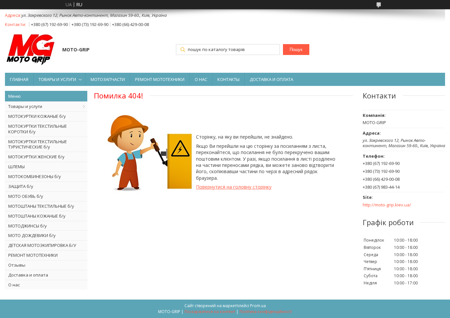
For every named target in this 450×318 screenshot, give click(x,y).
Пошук (296, 49)
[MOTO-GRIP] (30, 50)
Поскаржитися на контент (209, 311)
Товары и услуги (25, 106)
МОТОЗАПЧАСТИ (108, 79)
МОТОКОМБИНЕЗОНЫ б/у (34, 176)
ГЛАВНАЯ (19, 79)
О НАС (201, 79)
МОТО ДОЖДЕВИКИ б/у (32, 235)
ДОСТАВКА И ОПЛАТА (271, 79)
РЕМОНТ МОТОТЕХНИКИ (159, 79)
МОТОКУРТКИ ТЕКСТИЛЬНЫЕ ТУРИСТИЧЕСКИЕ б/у (37, 144)
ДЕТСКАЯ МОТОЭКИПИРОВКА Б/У (42, 245)
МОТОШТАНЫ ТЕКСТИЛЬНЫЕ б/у (41, 206)
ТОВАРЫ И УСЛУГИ (57, 79)
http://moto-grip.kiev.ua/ (387, 205)
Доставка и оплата (28, 275)
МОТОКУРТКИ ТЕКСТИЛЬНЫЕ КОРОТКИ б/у (37, 129)
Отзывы (16, 265)
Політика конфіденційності (265, 311)
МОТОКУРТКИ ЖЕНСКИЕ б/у (36, 157)
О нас (14, 285)
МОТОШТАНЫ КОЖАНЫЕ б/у (37, 216)
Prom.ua (258, 305)
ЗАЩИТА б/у (20, 186)
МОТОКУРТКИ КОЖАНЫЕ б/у (37, 116)
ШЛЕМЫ (16, 167)
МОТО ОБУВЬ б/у (25, 196)
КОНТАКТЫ (228, 79)
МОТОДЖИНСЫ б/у (27, 226)
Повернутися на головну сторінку (233, 187)
